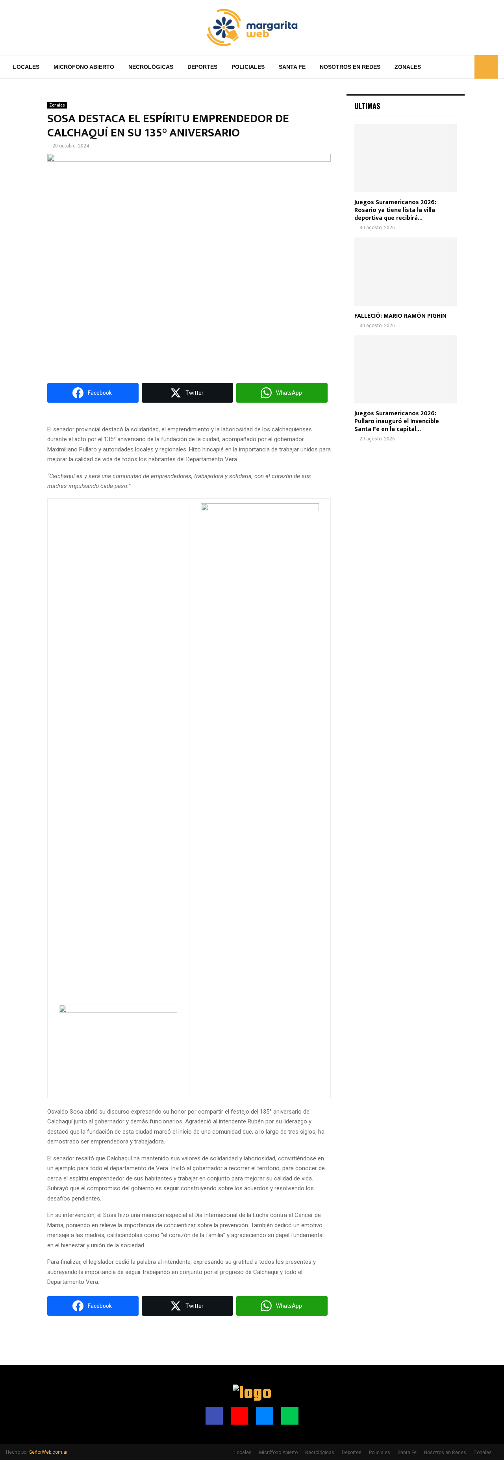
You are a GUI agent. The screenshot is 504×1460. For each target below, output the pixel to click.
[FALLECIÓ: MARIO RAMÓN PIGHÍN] (405, 272)
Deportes (202, 67)
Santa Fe (292, 67)
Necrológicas (150, 67)
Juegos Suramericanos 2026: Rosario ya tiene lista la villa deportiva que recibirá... (395, 210)
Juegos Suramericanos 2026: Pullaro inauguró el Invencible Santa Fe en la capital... (396, 421)
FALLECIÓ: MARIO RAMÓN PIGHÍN (400, 316)
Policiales (248, 67)
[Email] (457, 67)
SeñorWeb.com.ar (48, 1452)
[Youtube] (449, 67)
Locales (26, 67)
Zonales (408, 67)
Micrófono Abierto (84, 67)
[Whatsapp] (466, 67)
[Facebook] (440, 67)
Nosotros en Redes (350, 67)
